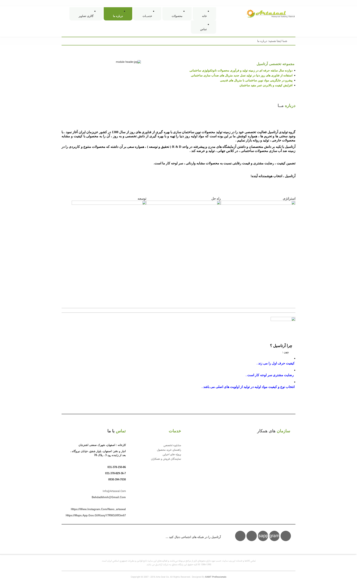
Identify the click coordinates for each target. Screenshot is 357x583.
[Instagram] (286, 536)
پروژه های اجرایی (172, 454)
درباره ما (118, 16)
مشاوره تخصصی (172, 445)
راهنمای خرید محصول (169, 450)
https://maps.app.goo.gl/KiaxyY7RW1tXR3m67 (96, 515)
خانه (204, 16)
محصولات (177, 16)
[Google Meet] (240, 536)
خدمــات (147, 16)
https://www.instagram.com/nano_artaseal (98, 509)
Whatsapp (263, 536)
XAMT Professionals (215, 577)
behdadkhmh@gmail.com (109, 497)
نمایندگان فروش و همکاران (166, 459)
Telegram (274, 536)
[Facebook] (251, 536)
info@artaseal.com (114, 491)
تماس (203, 29)
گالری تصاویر (86, 16)
